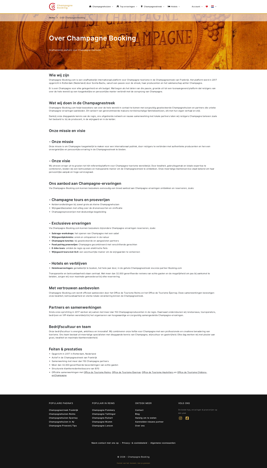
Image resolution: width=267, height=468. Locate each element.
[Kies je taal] (213, 7)
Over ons (140, 425)
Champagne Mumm (102, 422)
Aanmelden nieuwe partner (149, 422)
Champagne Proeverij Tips (63, 425)
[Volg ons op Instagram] (180, 420)
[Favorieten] (206, 6)
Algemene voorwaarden (162, 443)
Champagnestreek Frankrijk (63, 410)
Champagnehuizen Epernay (63, 418)
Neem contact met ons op (105, 443)
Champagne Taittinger (104, 414)
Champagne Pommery (103, 410)
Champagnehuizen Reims (62, 414)
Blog (137, 414)
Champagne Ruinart (102, 418)
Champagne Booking (138, 457)
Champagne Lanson (102, 425)
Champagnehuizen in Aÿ (61, 422)
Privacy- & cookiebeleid (134, 443)
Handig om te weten (146, 418)
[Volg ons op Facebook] (187, 420)
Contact (139, 410)
